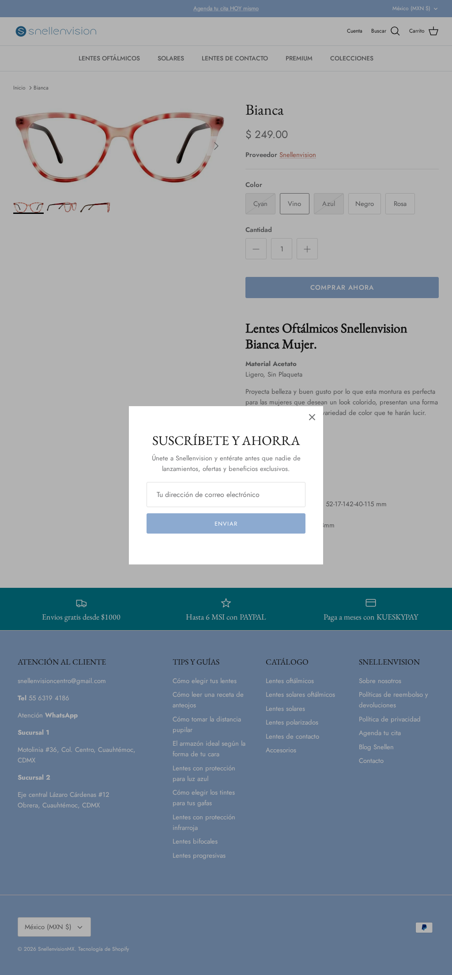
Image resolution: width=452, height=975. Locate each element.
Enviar (226, 523)
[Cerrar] (312, 417)
